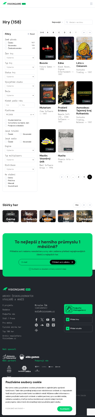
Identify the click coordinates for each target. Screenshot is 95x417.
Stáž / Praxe (9, 318)
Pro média (7, 323)
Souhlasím (65, 409)
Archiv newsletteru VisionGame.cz (12, 337)
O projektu (8, 305)
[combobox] (20, 57)
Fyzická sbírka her (12, 327)
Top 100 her (8, 331)
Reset (32, 34)
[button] (84, 32)
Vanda (83, 395)
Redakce (6, 310)
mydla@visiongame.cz (45, 311)
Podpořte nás (9, 314)
